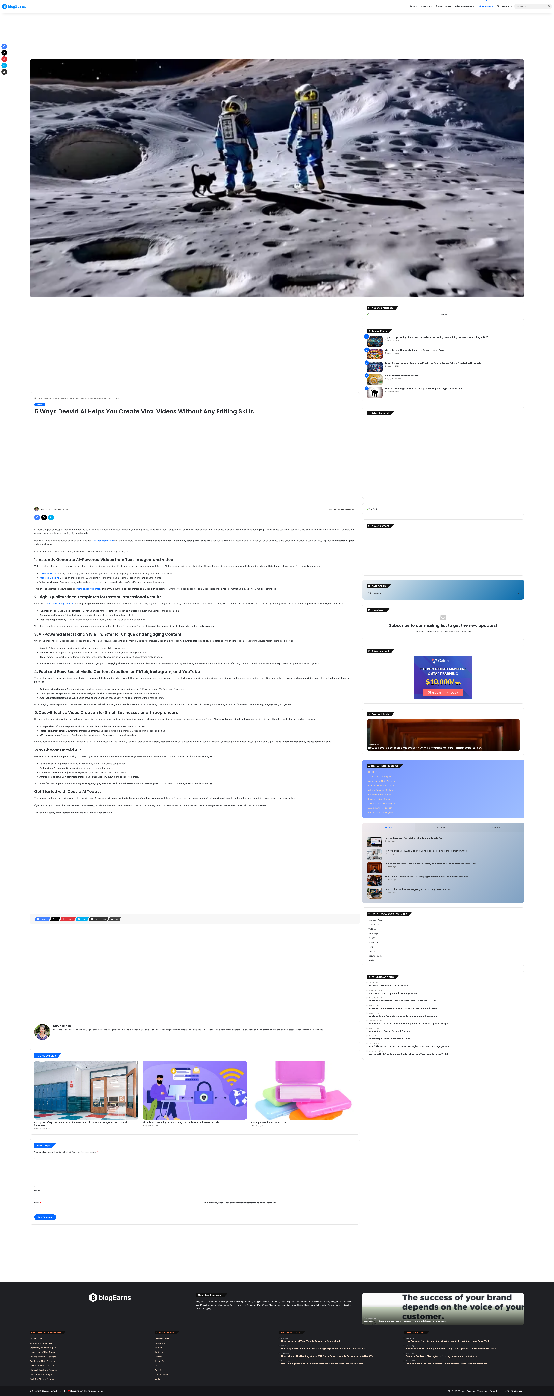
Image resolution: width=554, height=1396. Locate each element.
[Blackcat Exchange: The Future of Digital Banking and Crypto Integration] (375, 392)
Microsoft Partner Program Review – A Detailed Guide (443, 1321)
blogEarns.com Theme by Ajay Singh (86, 1391)
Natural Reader (375, 956)
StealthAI (372, 938)
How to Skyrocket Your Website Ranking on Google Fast (414, 838)
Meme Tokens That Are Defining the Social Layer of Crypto (415, 350)
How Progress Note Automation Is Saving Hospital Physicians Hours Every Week (426, 850)
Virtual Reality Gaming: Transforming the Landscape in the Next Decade (181, 1122)
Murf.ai (371, 960)
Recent (388, 827)
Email (37, 1203)
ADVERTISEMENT (466, 6)
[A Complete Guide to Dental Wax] (303, 1090)
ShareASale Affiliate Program (381, 803)
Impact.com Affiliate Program (382, 785)
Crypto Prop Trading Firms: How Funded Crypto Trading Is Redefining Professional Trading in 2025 (436, 337)
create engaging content (88, 588)
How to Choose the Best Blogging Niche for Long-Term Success (418, 889)
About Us (471, 1391)
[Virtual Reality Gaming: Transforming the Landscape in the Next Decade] (195, 1090)
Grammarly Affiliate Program (381, 781)
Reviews (47, 398)
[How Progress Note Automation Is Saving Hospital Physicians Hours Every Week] (374, 854)
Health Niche (374, 772)
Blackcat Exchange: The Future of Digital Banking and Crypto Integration (423, 388)
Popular (441, 827)
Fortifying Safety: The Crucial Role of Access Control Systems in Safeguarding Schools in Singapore (81, 1123)
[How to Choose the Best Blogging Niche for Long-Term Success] (374, 893)
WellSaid (372, 929)
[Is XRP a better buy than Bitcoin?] (375, 379)
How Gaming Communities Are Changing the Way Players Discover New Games (426, 876)
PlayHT (371, 951)
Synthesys (373, 933)
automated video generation (59, 603)
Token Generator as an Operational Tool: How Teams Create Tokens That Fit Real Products (433, 363)
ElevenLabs (373, 924)
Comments (496, 827)
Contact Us (482, 1391)
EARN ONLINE (444, 6)
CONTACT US (505, 6)
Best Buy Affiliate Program (380, 812)
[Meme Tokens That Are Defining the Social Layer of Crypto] (375, 354)
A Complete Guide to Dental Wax (268, 1122)
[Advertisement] (277, 36)
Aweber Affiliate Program (379, 776)
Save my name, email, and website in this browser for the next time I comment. (240, 1203)
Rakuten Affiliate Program (380, 799)
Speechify (373, 942)
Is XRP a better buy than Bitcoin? (402, 375)
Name (37, 1190)
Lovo (370, 947)
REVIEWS (486, 6)
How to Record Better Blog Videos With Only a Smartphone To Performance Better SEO (425, 747)
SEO (414, 6)
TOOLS (426, 6)
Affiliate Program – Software (381, 790)
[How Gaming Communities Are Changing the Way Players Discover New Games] (374, 880)
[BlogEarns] (15, 6)
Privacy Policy (495, 1391)
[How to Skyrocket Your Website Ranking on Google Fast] (374, 842)
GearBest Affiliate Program (380, 794)
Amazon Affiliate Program (380, 808)
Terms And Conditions (513, 1391)
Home (39, 398)
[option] (443, 735)
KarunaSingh (45, 509)
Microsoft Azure (375, 920)
